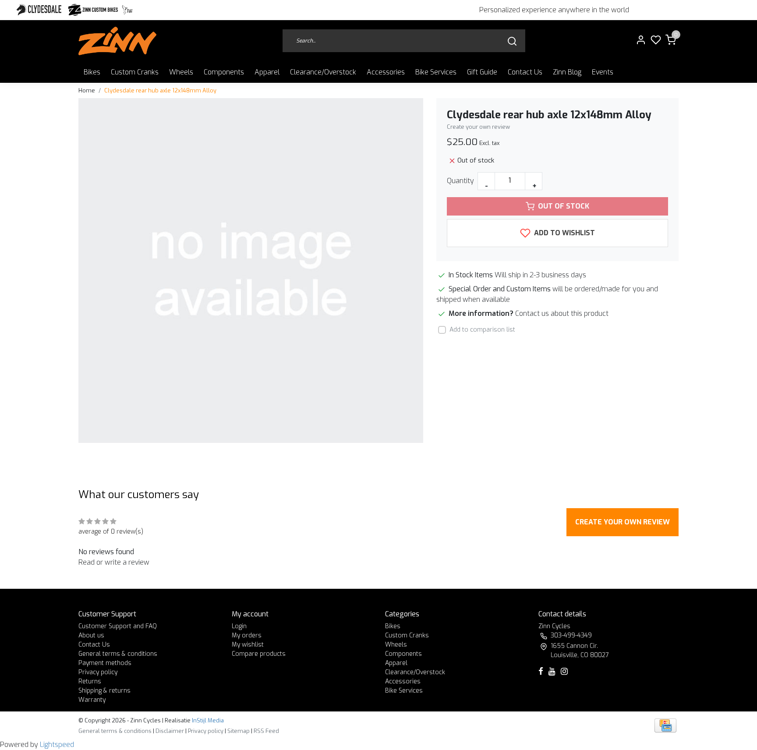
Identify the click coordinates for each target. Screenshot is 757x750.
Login (239, 626)
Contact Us (525, 72)
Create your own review (478, 127)
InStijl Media (207, 720)
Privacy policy (97, 672)
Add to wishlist (563, 232)
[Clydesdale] (40, 10)
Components (224, 72)
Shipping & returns (104, 690)
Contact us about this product (561, 313)
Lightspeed (57, 744)
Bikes (92, 72)
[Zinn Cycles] (93, 10)
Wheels (181, 72)
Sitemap (238, 731)
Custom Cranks (135, 72)
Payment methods (104, 663)
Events (602, 72)
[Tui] (127, 10)
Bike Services (435, 72)
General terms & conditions (117, 654)
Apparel (267, 72)
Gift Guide (482, 72)
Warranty (92, 700)
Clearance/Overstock (323, 72)
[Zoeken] (512, 41)
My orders (247, 635)
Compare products (259, 654)
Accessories (386, 72)
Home (86, 90)
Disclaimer (170, 731)
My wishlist (248, 644)
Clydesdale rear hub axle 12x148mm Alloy (160, 90)
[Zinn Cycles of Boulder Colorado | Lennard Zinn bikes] (117, 41)
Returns (89, 681)
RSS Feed (266, 731)
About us (91, 635)
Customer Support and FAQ (117, 626)
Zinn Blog (567, 72)
